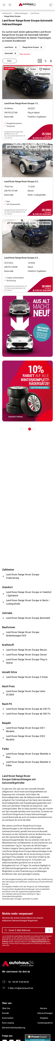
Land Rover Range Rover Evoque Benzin (26, 649)
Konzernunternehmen (38, 940)
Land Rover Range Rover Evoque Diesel (26, 654)
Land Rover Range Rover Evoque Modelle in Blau (28, 755)
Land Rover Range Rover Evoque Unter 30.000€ (25, 693)
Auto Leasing (8, 1023)
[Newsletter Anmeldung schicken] (49, 930)
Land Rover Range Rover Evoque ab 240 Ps (28, 709)
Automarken (7, 1018)
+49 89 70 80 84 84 (20, 982)
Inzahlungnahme (45, 1023)
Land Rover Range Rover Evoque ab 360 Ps (28, 713)
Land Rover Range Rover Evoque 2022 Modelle (25, 738)
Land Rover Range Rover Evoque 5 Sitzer (27, 677)
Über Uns (6, 1008)
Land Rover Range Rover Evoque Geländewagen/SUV (22, 634)
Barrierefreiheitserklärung (13, 1028)
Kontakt (5, 1013)
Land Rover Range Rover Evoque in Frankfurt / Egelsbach (28, 594)
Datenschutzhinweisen (39, 941)
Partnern (5, 941)
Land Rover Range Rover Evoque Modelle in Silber (28, 764)
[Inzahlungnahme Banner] (27, 326)
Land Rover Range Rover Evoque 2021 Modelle (25, 730)
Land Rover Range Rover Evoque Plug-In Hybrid (26, 661)
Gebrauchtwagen (45, 1013)
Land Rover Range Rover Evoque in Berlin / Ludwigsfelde (28, 602)
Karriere (43, 1008)
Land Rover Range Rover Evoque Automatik (28, 618)
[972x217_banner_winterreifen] (27, 391)
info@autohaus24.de (23, 988)
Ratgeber (44, 1018)
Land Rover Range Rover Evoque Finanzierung (22, 576)
